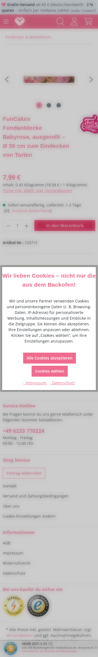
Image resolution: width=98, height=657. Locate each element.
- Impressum (35, 382)
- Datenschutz (62, 382)
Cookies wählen (49, 371)
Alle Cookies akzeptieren (49, 358)
